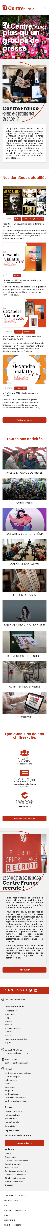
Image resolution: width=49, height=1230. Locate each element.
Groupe (8, 1107)
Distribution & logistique (24, 656)
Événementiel (25, 503)
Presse (8, 1154)
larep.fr (8, 1018)
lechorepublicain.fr (13, 1028)
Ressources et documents (18, 1135)
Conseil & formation (24, 564)
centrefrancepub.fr (13, 1076)
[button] (24, 420)
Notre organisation (13, 1115)
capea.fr (8, 1083)
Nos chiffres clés (12, 1122)
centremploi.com (12, 1094)
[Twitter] (31, 990)
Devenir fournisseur (12, 1225)
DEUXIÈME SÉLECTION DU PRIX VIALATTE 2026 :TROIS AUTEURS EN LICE (22, 338)
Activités (9, 1149)
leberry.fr (9, 1021)
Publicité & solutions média (25, 534)
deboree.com (11, 1080)
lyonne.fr (8, 1025)
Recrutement (9, 1220)
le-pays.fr (9, 1042)
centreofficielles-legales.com (17, 1101)
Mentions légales (11, 1201)
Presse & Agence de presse (24, 472)
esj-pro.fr (9, 1090)
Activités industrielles (24, 686)
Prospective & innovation (15, 1174)
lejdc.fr (8, 1032)
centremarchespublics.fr (15, 1097)
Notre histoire (11, 1118)
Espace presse (12, 1130)
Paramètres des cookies (16, 1196)
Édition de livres (24, 595)
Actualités (10, 1126)
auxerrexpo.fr (10, 1087)
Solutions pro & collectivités (24, 625)
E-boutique (24, 717)
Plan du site (9, 1215)
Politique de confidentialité (15, 1210)
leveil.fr (8, 1035)
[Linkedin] (35, 990)
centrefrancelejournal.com (16, 1053)
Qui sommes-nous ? (13, 1111)
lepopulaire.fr (10, 1014)
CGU (6, 1205)
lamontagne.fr (11, 1011)
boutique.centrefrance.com (17, 1063)
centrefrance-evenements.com (18, 1073)
